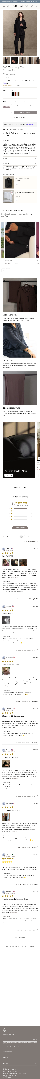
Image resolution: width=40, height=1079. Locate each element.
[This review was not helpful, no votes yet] (36, 599)
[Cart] (36, 6)
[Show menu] (4, 6)
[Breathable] (20, 340)
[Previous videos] (3, 270)
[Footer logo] (5, 1030)
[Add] (16, 183)
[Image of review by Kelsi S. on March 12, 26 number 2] (14, 562)
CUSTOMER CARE (7, 1052)
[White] (38, 475)
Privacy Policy (28, 1042)
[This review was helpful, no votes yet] (32, 650)
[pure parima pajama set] (20, 388)
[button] (6, 620)
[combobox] (30, 541)
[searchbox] (10, 536)
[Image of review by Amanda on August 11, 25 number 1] (6, 817)
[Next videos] (8, 270)
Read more (14, 577)
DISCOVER (5, 1063)
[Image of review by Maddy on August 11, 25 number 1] (6, 763)
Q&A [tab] (24, 487)
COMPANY (5, 1057)
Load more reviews (20, 937)
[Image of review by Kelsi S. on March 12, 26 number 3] (23, 562)
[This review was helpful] (32, 701)
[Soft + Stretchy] (20, 295)
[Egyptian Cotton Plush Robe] (8, 182)
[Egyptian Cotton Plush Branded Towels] (8, 196)
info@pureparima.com (10, 1075)
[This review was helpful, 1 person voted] (33, 599)
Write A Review (20, 527)
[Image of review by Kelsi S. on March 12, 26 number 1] (6, 562)
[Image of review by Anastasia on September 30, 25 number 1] (6, 671)
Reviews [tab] (17, 488)
